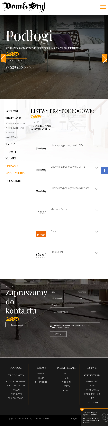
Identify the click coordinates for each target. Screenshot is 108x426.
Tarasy (10, 144)
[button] (3, 58)
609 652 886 (20, 67)
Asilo (66, 374)
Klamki (66, 390)
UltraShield (41, 382)
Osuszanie (13, 181)
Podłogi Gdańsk (16, 398)
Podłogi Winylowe (14, 128)
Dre (66, 378)
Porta (67, 386)
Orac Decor (92, 402)
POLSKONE (67, 382)
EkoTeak (41, 374)
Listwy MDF (92, 381)
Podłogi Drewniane (15, 123)
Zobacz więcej (17, 324)
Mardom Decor (92, 394)
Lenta (41, 378)
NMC (92, 398)
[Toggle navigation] (103, 7)
